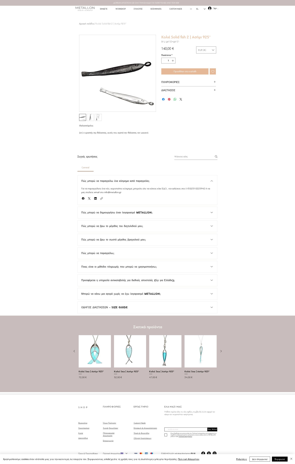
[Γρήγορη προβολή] (95, 351)
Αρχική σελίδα (86, 23)
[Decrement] (164, 60)
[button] (206, 49)
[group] (147, 360)
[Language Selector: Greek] (123, 453)
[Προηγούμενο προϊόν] (74, 351)
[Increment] (173, 60)
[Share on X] (181, 99)
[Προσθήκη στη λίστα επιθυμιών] (213, 71)
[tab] (85, 167)
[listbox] (206, 49)
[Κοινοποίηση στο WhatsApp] (175, 99)
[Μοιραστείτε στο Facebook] (163, 99)
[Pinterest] (209, 453)
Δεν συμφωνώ (259, 459)
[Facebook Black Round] (203, 453)
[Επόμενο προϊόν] (221, 351)
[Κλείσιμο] (291, 459)
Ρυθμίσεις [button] (241, 459)
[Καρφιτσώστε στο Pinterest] (169, 99)
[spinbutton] (168, 60)
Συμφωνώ (280, 459)
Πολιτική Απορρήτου (188, 459)
